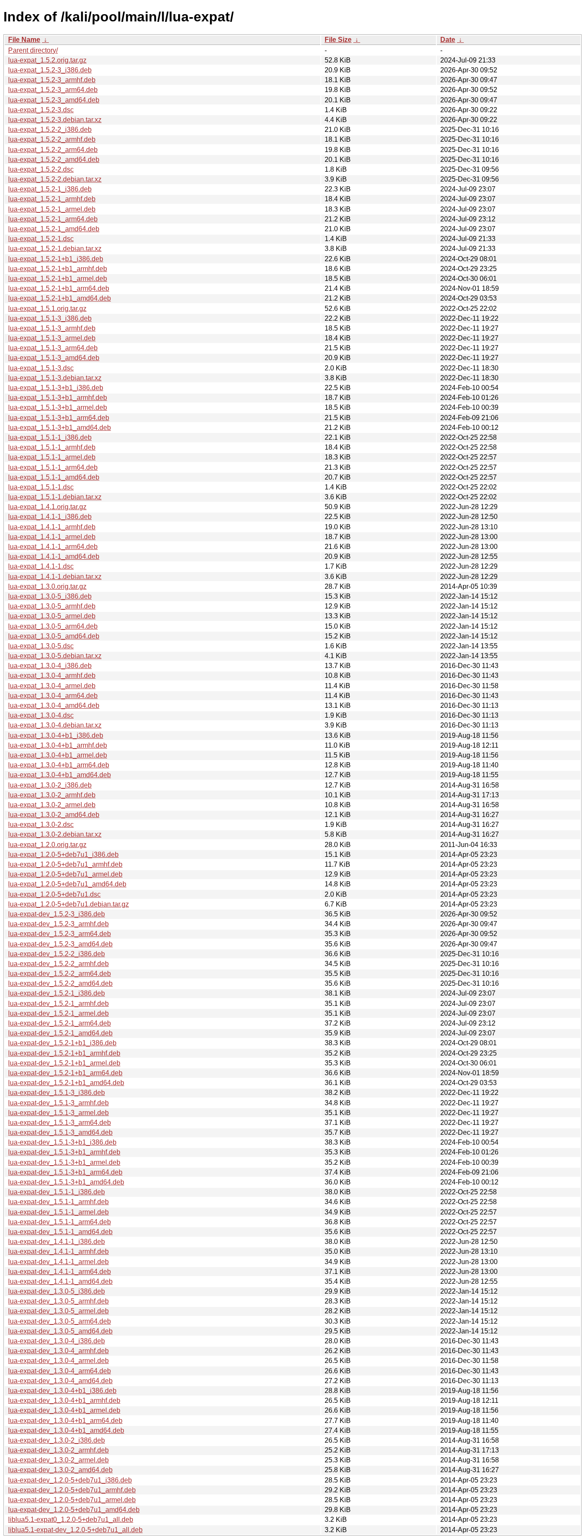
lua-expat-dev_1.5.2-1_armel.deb (58, 1013)
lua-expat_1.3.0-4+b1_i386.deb (55, 735)
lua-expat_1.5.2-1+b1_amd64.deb (59, 298)
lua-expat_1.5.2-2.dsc (41, 169)
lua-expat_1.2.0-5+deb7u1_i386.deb (63, 854)
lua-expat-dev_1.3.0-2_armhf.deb (58, 1450)
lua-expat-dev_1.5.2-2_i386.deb (56, 953)
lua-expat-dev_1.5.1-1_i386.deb (56, 1192)
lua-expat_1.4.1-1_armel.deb (52, 536)
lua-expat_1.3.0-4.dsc (41, 715)
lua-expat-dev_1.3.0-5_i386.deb (56, 1291)
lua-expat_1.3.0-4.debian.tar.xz (54, 725)
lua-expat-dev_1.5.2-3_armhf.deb (58, 924)
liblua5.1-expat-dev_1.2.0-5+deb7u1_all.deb (75, 1529)
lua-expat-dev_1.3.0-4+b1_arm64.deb (65, 1420)
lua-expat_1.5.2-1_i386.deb (50, 189)
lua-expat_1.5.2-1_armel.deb (52, 209)
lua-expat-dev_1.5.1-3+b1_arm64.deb (65, 1172)
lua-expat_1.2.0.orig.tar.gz (47, 844)
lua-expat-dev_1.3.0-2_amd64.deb (60, 1469)
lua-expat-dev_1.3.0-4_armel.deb (58, 1360)
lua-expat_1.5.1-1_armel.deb (52, 457)
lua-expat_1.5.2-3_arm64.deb (53, 89)
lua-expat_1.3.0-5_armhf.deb (52, 606)
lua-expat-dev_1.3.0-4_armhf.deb (58, 1350)
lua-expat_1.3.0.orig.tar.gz (47, 586)
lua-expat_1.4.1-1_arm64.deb (53, 546)
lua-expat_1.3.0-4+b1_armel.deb (57, 755)
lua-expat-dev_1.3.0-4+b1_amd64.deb (66, 1430)
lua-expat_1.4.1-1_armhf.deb (52, 527)
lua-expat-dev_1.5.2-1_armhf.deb (58, 1003)
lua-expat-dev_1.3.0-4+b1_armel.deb (64, 1410)
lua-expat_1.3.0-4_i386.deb (50, 665)
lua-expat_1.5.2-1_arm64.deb (53, 219)
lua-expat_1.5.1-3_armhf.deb (52, 328)
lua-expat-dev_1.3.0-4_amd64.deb (60, 1380)
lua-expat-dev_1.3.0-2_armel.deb (58, 1460)
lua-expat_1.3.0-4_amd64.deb (53, 705)
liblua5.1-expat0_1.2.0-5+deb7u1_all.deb (70, 1519)
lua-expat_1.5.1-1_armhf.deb (52, 447)
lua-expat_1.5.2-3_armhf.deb (52, 80)
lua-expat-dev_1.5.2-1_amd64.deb (60, 1033)
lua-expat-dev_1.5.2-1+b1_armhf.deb (64, 1053)
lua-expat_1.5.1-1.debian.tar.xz (54, 497)
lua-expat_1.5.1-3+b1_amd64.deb (59, 427)
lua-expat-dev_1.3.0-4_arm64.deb (59, 1371)
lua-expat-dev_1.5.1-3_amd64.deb (60, 1132)
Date (447, 39)
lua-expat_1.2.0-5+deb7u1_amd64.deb (67, 884)
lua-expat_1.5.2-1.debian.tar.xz (54, 248)
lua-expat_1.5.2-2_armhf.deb (52, 139)
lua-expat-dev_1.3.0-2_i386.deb (56, 1440)
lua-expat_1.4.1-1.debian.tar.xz (54, 576)
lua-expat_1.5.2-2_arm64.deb (53, 149)
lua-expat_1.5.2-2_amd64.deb (53, 159)
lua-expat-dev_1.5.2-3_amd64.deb (60, 944)
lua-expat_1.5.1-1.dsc (41, 487)
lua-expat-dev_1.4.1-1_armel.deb (58, 1261)
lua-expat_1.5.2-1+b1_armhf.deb (57, 268)
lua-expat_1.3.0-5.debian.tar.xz (54, 655)
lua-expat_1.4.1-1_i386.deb (50, 516)
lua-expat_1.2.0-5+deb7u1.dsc (54, 894)
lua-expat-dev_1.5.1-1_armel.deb (58, 1212)
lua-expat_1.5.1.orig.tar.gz (47, 308)
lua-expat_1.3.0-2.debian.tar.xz (54, 834)
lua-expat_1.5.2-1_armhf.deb (52, 199)
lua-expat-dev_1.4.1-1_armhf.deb (58, 1251)
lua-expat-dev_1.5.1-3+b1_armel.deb (64, 1162)
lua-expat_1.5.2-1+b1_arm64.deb (58, 288)
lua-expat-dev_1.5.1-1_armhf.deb (58, 1201)
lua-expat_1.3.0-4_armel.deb (52, 685)
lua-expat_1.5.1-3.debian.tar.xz (54, 378)
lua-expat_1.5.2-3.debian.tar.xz (54, 119)
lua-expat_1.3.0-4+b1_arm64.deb (58, 765)
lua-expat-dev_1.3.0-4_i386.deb (56, 1341)
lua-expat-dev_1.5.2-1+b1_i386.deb (62, 1043)
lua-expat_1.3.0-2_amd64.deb (53, 814)
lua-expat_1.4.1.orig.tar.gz (47, 506)
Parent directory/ (33, 50)
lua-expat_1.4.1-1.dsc (41, 566)
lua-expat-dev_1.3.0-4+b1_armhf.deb (64, 1400)
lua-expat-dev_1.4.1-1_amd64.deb (60, 1281)
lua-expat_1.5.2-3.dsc (41, 109)
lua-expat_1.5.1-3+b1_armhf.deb (57, 397)
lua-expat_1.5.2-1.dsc (41, 238)
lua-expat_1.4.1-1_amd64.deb (53, 556)
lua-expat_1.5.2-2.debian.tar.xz (54, 179)
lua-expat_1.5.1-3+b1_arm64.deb (58, 417)
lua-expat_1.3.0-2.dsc (41, 824)
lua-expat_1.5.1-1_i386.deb (50, 437)
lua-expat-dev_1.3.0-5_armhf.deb (58, 1301)
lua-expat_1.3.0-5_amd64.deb (53, 636)
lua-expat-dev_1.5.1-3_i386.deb (56, 1092)
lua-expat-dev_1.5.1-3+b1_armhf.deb (64, 1152)
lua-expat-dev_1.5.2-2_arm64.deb (59, 973)
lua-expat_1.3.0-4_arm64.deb (53, 695)
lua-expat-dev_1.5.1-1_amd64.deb (60, 1231)
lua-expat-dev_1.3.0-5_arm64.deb (59, 1321)
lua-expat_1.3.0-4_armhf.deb (52, 675)
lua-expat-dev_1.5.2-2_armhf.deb (58, 963)
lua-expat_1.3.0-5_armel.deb (52, 616)
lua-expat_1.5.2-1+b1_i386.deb (55, 258)
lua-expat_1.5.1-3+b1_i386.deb (55, 387)
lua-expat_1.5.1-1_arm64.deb (53, 467)
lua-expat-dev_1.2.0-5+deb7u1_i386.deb (70, 1480)
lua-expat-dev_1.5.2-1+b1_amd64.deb (66, 1082)
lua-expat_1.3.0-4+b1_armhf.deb (57, 745)
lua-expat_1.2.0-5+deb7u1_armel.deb (65, 874)
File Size (338, 39)
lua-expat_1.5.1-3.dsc (41, 368)
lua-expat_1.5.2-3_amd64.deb (53, 100)
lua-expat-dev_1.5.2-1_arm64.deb (59, 1023)
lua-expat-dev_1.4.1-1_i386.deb (56, 1241)
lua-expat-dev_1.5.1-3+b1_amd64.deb (66, 1182)
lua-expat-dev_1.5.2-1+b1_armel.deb (64, 1063)
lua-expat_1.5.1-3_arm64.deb (53, 348)
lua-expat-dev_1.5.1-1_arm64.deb (59, 1222)
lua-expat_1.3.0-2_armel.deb (52, 804)
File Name (24, 39)
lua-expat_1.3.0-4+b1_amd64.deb (59, 774)
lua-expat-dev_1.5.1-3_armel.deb (58, 1112)
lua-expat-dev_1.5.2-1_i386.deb (56, 993)
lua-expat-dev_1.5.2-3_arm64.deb (59, 933)
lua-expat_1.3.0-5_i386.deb (50, 596)
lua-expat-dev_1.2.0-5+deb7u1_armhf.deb (72, 1490)
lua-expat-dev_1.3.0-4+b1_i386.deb (62, 1390)
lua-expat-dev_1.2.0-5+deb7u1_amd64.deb (74, 1509)
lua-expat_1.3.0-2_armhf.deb (52, 795)
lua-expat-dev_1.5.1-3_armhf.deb (58, 1103)
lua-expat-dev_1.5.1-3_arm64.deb (59, 1122)
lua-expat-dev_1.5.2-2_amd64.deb (60, 983)
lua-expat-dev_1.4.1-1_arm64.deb (59, 1271)
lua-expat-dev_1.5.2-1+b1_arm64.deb (65, 1073)
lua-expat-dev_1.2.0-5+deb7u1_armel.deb (72, 1499)
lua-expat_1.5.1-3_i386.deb (50, 318)
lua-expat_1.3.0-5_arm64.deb (53, 626)
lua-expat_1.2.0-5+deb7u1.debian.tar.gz (68, 904)
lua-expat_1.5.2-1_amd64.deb (53, 229)
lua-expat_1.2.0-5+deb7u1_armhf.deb (65, 864)
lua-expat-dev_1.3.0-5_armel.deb (58, 1311)
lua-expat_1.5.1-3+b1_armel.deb (57, 407)
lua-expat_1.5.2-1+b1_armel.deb (57, 278)
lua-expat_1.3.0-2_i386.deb (50, 785)
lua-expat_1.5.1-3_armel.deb (52, 338)
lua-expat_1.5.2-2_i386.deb (50, 129)
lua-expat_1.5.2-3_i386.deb (50, 70)
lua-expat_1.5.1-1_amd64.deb (53, 477)
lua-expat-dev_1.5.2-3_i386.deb (56, 914)
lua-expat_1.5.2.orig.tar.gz (47, 60)
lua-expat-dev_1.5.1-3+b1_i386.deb (62, 1142)
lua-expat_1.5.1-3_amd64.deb (53, 357)
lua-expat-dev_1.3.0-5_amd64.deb (60, 1331)
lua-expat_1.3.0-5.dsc (41, 646)
